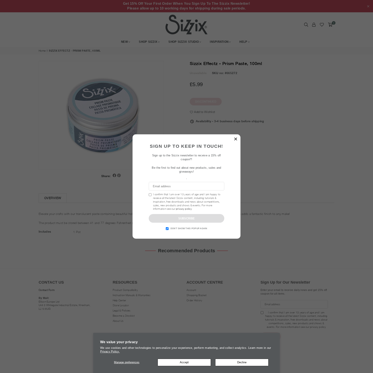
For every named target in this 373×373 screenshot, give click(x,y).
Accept (184, 362)
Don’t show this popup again (189, 228)
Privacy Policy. (110, 351)
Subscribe (186, 218)
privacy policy (184, 208)
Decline (242, 362)
